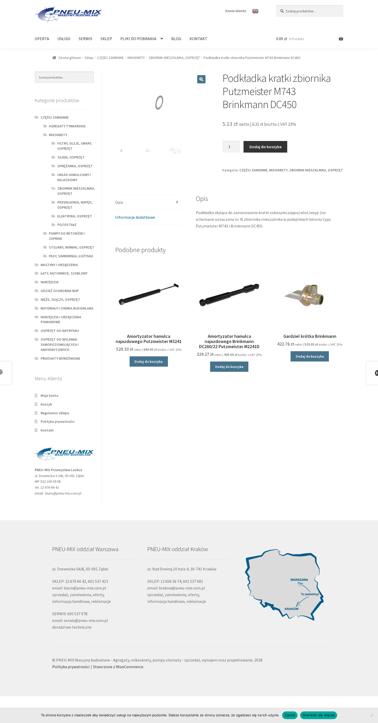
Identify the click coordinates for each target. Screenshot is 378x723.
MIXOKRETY (136, 57)
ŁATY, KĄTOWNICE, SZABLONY (64, 273)
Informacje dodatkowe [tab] (135, 217)
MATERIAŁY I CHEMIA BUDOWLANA (67, 308)
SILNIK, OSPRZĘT (71, 157)
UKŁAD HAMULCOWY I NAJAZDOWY (74, 177)
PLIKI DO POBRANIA (138, 38)
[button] (201, 79)
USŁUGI (63, 38)
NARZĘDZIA (50, 282)
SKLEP (106, 38)
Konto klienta (236, 10)
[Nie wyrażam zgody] (371, 715)
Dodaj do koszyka (265, 146)
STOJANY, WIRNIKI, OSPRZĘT (71, 247)
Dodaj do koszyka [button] (148, 361)
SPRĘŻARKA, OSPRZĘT (75, 166)
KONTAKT (199, 38)
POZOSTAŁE (66, 224)
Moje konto (49, 395)
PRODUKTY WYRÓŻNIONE (60, 358)
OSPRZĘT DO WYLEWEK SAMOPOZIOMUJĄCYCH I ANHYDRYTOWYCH (60, 344)
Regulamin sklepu (55, 413)
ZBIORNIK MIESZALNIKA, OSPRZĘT (174, 57)
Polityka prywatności (58, 421)
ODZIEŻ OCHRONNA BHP (60, 290)
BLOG (176, 38)
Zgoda (290, 715)
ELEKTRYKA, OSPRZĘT (74, 216)
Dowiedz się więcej (319, 715)
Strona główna (69, 57)
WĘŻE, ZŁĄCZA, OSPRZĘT (60, 299)
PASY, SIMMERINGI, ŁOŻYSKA (71, 256)
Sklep (89, 57)
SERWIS (85, 38)
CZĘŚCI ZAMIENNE (110, 57)
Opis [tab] (119, 202)
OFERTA (42, 38)
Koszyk (46, 404)
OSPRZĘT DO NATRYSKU (60, 330)
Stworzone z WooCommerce (118, 666)
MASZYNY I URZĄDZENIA (59, 264)
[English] (256, 11)
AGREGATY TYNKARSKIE (67, 126)
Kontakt (47, 430)
